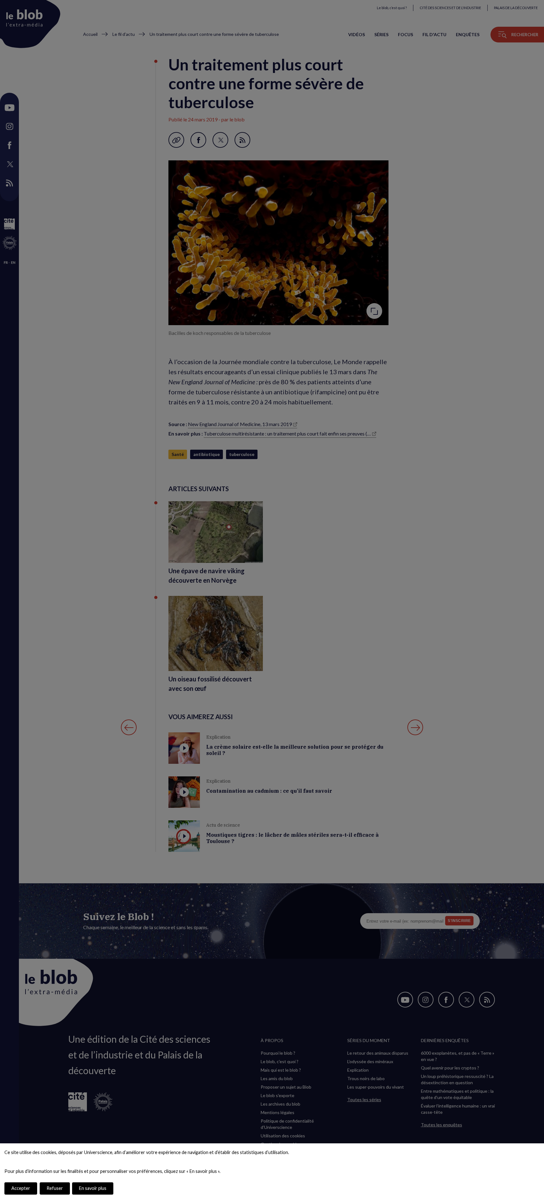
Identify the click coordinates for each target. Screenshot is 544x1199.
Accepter (20, 1188)
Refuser (55, 1188)
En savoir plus (92, 1188)
